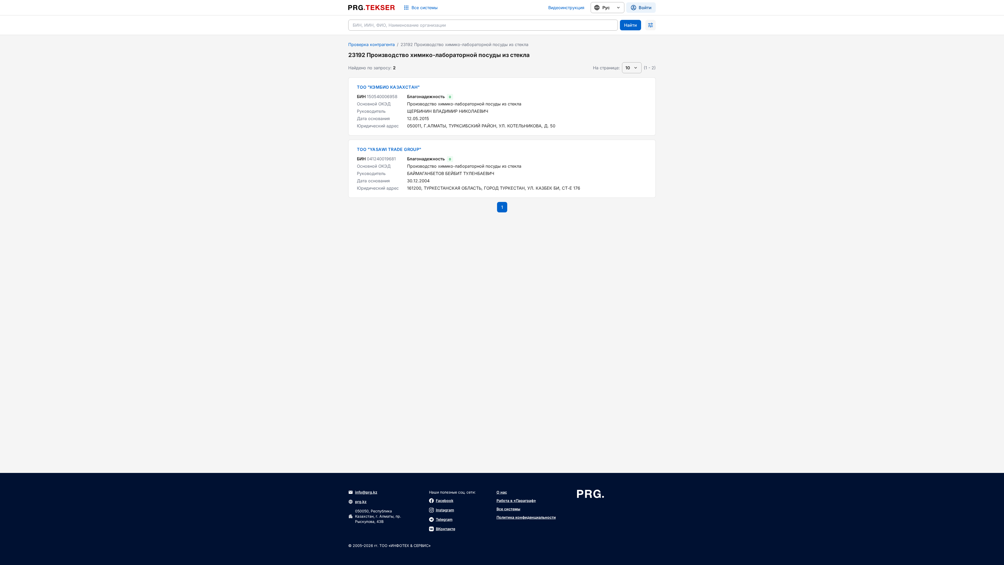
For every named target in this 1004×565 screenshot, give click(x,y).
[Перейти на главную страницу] (371, 7)
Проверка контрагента (371, 44)
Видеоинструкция (566, 7)
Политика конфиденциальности (526, 517)
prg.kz (361, 501)
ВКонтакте (445, 529)
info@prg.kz (366, 492)
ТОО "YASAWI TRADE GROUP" (389, 149)
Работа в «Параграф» (516, 500)
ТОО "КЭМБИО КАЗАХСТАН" (388, 87)
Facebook (444, 500)
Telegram (444, 519)
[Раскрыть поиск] (650, 25)
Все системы (508, 509)
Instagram (445, 510)
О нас (502, 492)
